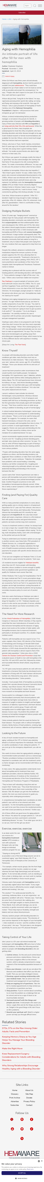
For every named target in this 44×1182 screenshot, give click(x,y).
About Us (29, 1090)
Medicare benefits (32, 563)
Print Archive (14, 1097)
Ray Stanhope (7, 281)
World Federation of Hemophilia (18, 618)
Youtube (12, 1131)
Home (4, 19)
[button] (22, 1178)
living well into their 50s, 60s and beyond (19, 126)
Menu (40, 6)
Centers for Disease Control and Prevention (17, 655)
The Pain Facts (20, 345)
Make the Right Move (12, 1048)
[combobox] (39, 1161)
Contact (29, 1105)
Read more (30, 1169)
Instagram (22, 1121)
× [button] (41, 1161)
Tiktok (31, 1131)
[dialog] (22, 1170)
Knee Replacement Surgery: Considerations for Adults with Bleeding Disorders (21, 1057)
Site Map (29, 1094)
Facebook (31, 1121)
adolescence (19, 85)
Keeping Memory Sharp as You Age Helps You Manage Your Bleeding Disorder (19, 1040)
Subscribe (22, 12)
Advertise (15, 1101)
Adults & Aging (9, 76)
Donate (29, 1097)
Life (9, 19)
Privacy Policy (29, 1101)
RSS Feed (22, 1140)
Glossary (14, 1094)
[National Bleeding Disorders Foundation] (22, 1154)
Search (34, 5)
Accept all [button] (22, 1173)
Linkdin (22, 1131)
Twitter (12, 1121)
